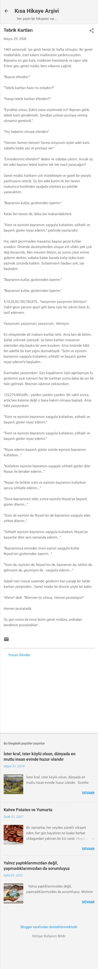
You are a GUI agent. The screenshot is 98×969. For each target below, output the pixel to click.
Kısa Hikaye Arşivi (37, 11)
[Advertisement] (49, 694)
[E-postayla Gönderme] (6, 641)
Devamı (88, 793)
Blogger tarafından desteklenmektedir (49, 927)
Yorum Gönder (19, 655)
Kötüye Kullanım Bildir (49, 936)
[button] (91, 31)
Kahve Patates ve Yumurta (28, 809)
